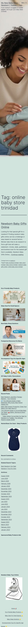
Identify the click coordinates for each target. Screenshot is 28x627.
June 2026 (4, 478)
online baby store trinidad (15, 267)
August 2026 (5, 476)
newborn (12, 260)
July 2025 (4, 501)
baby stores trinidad (12, 264)
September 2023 (6, 519)
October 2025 (5, 494)
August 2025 (5, 499)
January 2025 (5, 506)
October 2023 (5, 517)
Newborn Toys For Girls (8, 468)
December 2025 (6, 489)
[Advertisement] (14, 174)
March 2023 (5, 524)
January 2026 (5, 486)
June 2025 (4, 504)
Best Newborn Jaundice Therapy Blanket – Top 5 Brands (11, 397)
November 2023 (6, 514)
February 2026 (5, 483)
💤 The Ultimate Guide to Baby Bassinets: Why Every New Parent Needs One (12, 402)
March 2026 (5, 481)
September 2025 (6, 496)
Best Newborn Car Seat (8, 466)
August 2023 (5, 522)
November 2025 (6, 491)
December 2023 (6, 512)
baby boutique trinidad (12, 262)
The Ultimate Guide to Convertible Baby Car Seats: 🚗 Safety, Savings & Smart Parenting (13, 412)
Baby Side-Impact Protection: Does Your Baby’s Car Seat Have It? (14, 407)
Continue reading (17, 255)
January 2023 (5, 530)
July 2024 (4, 509)
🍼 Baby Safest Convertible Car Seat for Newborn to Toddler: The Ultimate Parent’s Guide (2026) (14, 418)
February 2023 (5, 527)
